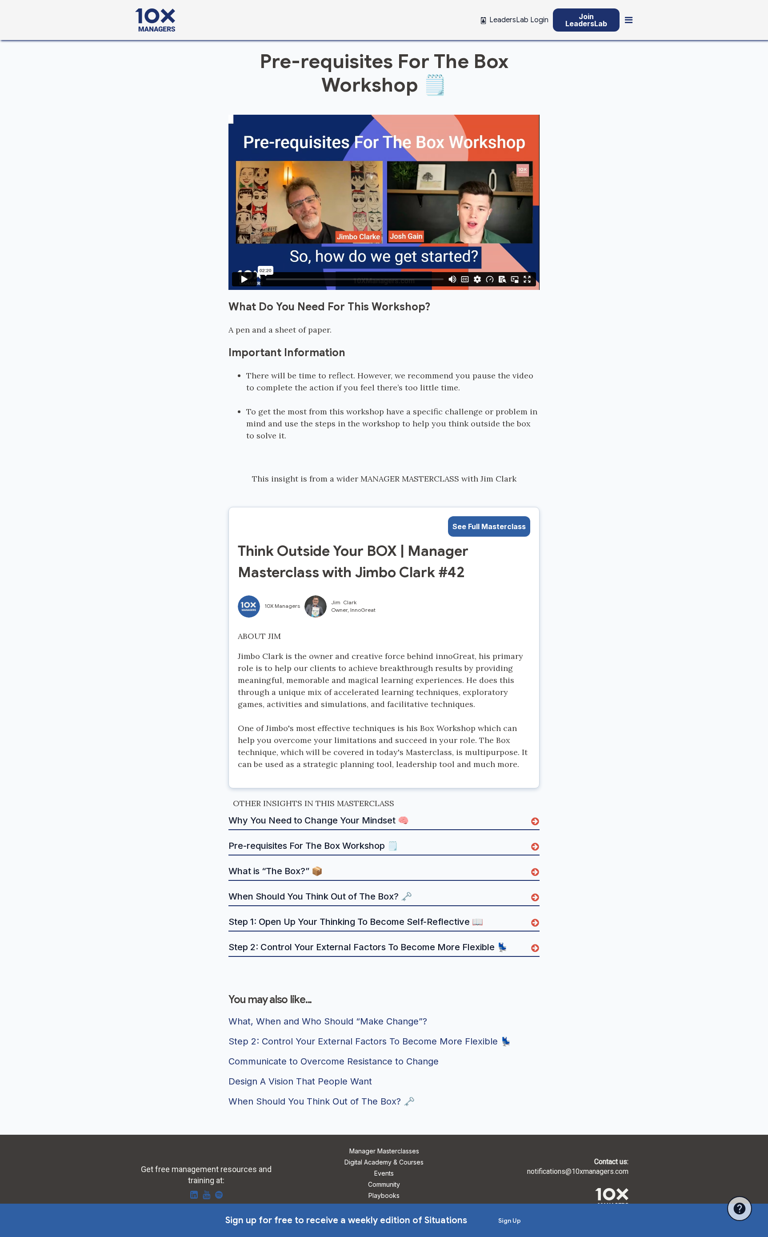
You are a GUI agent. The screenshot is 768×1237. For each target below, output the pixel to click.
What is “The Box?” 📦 (275, 871)
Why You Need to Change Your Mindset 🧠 (318, 821)
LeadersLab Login (519, 20)
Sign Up (509, 1221)
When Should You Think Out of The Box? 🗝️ (320, 897)
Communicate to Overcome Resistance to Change (333, 1062)
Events (384, 1173)
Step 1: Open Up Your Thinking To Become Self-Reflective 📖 (355, 922)
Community (384, 1184)
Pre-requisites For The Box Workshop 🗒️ (313, 846)
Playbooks (384, 1196)
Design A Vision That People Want (300, 1082)
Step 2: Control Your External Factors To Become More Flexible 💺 (368, 947)
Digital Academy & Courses (384, 1162)
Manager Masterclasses (384, 1151)
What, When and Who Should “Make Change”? (327, 1022)
